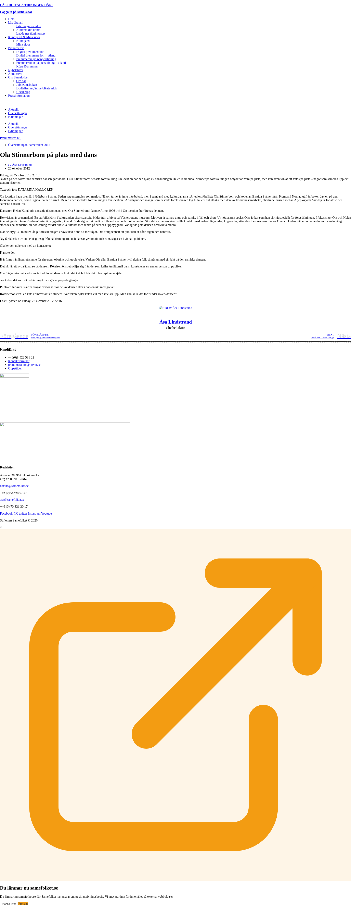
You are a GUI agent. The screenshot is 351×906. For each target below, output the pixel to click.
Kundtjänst (23, 40)
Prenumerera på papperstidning (36, 59)
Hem (11, 19)
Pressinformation (19, 95)
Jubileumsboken (26, 84)
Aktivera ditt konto (28, 30)
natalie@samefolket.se (14, 486)
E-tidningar (15, 116)
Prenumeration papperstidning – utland (41, 62)
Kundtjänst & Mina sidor (24, 37)
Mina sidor (23, 44)
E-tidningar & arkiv (28, 26)
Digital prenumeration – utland (35, 55)
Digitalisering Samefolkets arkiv (36, 88)
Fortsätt (23, 903)
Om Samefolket (18, 77)
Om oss (21, 81)
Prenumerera (16, 48)
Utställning (23, 92)
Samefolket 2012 (39, 145)
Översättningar (17, 113)
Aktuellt (13, 109)
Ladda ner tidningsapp (30, 33)
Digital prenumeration (30, 51)
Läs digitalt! (15, 22)
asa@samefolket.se (12, 499)
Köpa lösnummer (27, 66)
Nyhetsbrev (15, 70)
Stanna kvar (9, 903)
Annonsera (15, 73)
